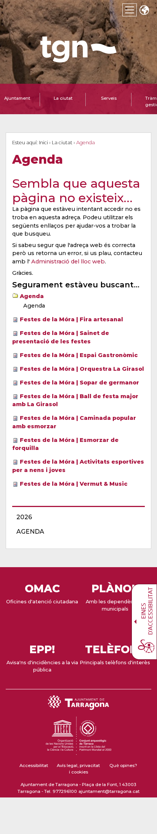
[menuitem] (76, 517)
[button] (144, 11)
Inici (43, 142)
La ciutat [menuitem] (63, 98)
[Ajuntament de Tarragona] (78, 58)
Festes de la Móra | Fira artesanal (71, 319)
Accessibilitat (33, 765)
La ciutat (62, 142)
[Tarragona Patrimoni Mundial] (78, 751)
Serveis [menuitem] (109, 98)
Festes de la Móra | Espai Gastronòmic (79, 355)
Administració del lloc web (68, 261)
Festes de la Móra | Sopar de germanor (79, 382)
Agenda (32, 296)
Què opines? (123, 765)
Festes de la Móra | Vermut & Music (73, 483)
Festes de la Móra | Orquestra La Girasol (82, 368)
